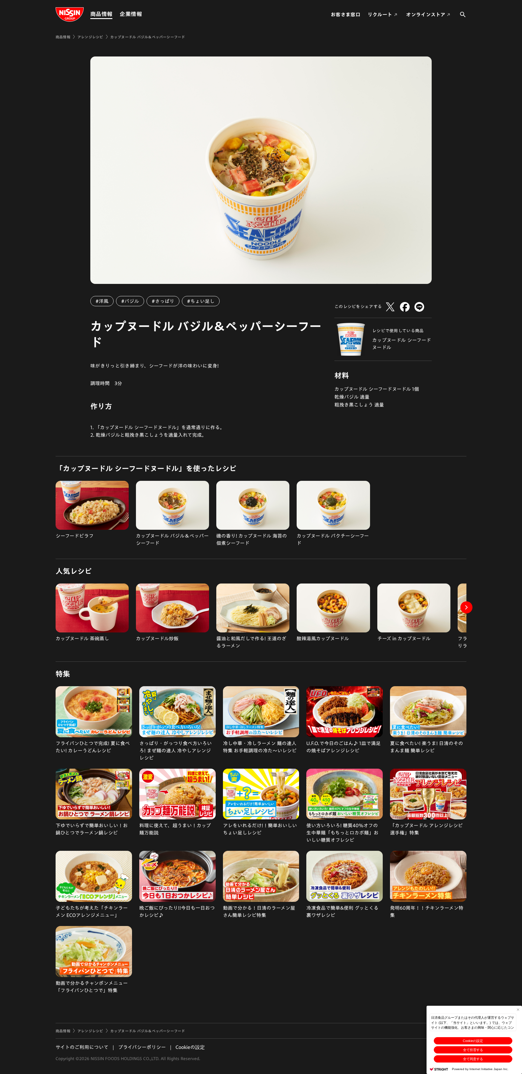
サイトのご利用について (82, 1047)
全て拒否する (473, 1050)
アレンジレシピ (90, 37)
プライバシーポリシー (142, 1047)
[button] (466, 607)
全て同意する (473, 1059)
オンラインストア (425, 14)
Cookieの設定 (473, 1041)
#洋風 (101, 301)
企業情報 (131, 14)
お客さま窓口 (345, 14)
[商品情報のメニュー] (114, 14)
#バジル (130, 301)
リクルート (380, 14)
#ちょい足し (200, 301)
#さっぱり (163, 301)
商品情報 (101, 14)
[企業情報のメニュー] (144, 14)
